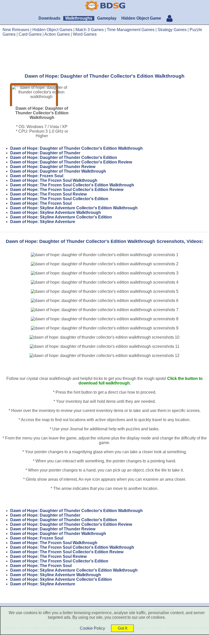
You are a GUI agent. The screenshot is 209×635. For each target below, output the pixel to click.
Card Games (30, 34)
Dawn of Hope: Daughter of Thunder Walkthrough (58, 171)
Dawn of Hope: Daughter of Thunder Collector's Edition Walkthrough (76, 148)
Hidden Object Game (141, 18)
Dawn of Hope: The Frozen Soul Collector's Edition (59, 199)
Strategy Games (172, 29)
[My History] (169, 19)
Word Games (85, 34)
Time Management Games (130, 29)
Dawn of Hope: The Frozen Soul (41, 203)
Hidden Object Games (52, 29)
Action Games (57, 34)
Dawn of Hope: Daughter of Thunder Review (52, 166)
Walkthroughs (78, 18)
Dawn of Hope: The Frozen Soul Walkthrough (53, 180)
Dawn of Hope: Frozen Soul (36, 176)
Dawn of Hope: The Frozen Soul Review (48, 194)
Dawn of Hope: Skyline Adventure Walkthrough (55, 212)
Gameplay (106, 18)
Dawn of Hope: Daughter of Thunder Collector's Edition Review (71, 162)
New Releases (16, 29)
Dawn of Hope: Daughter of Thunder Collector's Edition (63, 157)
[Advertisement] (104, 54)
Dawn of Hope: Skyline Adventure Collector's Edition (61, 217)
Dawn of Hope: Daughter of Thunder (45, 153)
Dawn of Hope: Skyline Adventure (42, 221)
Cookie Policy (92, 628)
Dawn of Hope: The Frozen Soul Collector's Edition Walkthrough (72, 185)
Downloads (49, 18)
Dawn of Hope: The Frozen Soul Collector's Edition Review (66, 189)
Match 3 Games (89, 29)
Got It (122, 628)
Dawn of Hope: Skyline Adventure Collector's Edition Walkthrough (74, 208)
